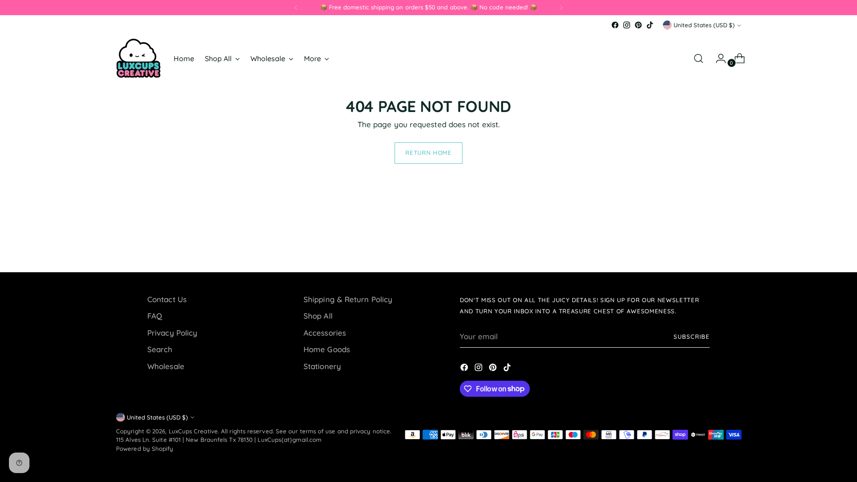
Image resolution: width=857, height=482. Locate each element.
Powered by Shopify (145, 448)
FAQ (154, 315)
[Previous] (296, 7)
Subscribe (692, 336)
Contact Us (167, 299)
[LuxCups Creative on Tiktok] (650, 25)
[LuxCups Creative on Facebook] (615, 25)
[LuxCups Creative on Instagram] (627, 25)
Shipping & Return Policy (348, 299)
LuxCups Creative (193, 431)
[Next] (561, 7)
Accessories (325, 332)
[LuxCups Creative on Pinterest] (638, 25)
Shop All (318, 315)
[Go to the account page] (717, 58)
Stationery (322, 366)
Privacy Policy (172, 332)
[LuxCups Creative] (138, 58)
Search (160, 349)
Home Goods (327, 349)
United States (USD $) (704, 25)
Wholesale (165, 366)
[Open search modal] (698, 58)
